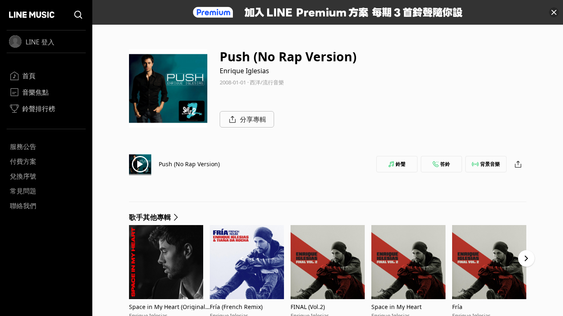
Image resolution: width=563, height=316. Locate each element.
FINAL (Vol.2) (308, 306)
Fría (457, 306)
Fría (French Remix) (236, 306)
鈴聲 (401, 163)
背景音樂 (490, 163)
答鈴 (445, 163)
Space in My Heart (396, 306)
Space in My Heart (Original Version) (167, 306)
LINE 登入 (40, 41)
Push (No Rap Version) (189, 164)
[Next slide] (526, 258)
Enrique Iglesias (244, 70)
